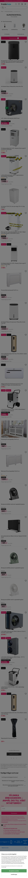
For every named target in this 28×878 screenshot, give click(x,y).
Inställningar (14, 874)
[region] (14, 864)
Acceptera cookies (14, 870)
